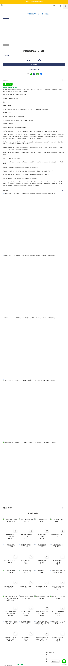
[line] (31, 74)
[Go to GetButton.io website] (64, 664)
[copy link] (41, 74)
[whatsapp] (37, 74)
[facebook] (34, 74)
